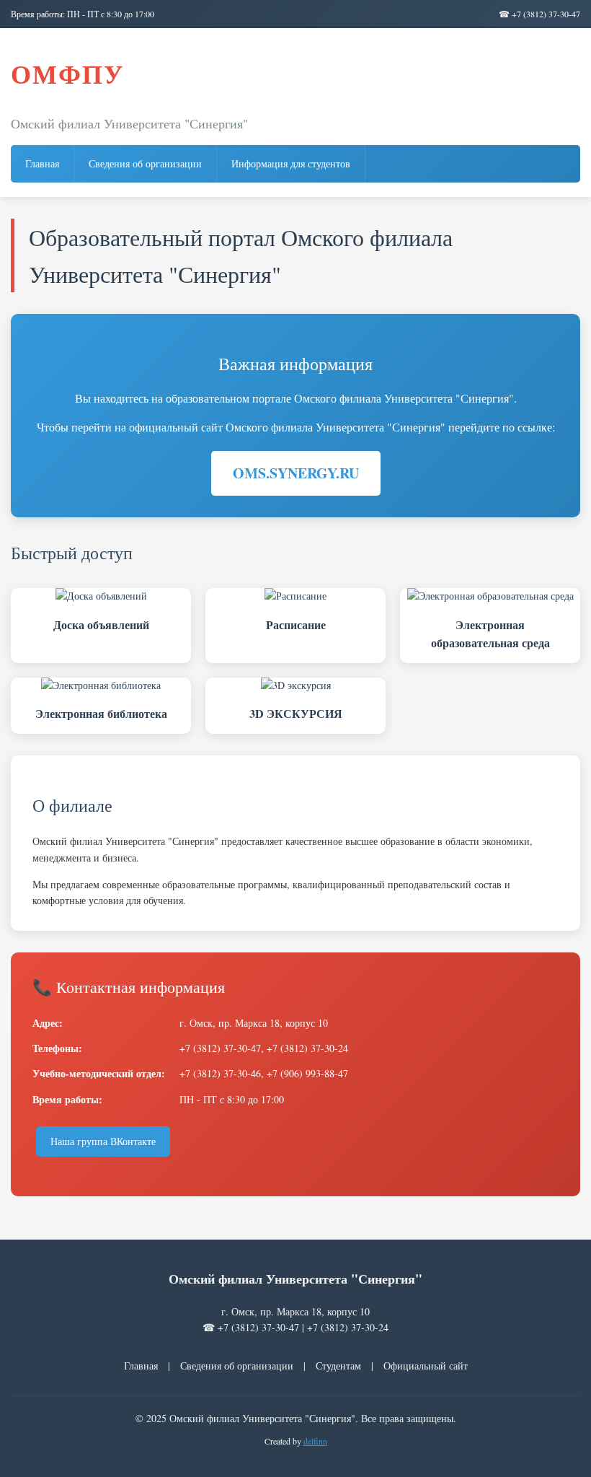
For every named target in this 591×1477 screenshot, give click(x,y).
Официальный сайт (425, 1365)
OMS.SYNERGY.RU (296, 473)
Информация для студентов (290, 163)
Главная (42, 163)
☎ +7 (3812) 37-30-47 (539, 13)
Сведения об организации (145, 163)
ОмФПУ (67, 73)
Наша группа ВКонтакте (103, 1141)
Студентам (338, 1365)
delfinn (315, 1441)
